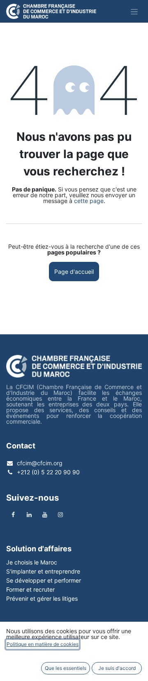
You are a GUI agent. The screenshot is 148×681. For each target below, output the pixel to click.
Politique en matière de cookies (43, 644)
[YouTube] (45, 514)
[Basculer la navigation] (134, 11)
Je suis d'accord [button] (117, 668)
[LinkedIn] (29, 514)
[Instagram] (60, 514)
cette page (89, 200)
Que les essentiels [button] (65, 668)
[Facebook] (13, 514)
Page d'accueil (74, 271)
